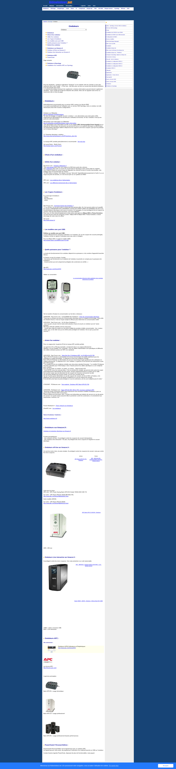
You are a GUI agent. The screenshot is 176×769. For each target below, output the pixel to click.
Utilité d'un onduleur (53, 37)
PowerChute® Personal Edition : (56, 745)
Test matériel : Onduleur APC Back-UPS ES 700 (75, 384)
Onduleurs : (49, 101)
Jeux (94, 5)
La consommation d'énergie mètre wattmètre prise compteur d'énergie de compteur (88, 279)
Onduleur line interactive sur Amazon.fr (58, 52)
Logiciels (83, 5)
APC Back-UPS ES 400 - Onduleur (81, 459)
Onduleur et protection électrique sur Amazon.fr (57, 431)
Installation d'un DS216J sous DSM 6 (114, 32)
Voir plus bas (81, 141)
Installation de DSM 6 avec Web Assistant (115, 34)
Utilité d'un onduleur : (52, 162)
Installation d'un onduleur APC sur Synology (60, 65)
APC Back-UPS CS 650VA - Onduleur (91, 512)
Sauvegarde (109, 77)
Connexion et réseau (111, 56)
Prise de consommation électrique (89, 316)
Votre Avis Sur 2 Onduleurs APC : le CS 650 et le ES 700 (78, 355)
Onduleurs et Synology (111, 86)
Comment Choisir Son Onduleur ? (64, 205)
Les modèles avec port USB (55, 41)
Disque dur (89, 8)
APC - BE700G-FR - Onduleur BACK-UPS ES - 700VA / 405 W (95, 460)
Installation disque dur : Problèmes (114, 52)
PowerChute (50, 57)
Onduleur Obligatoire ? (60, 165)
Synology (116, 8)
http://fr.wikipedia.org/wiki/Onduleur (53, 114)
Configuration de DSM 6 (111, 36)
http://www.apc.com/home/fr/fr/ (52, 269)
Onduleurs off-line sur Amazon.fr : (57, 447)
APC (52, 652)
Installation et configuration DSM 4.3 (114, 63)
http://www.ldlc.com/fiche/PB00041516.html (55, 503)
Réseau (123, 8)
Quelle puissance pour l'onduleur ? (57, 43)
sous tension (50, 167)
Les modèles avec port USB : (55, 229)
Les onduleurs (57, 408)
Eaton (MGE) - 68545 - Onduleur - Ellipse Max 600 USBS (88, 601)
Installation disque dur (111, 48)
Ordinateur (46, 8)
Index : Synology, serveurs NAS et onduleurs (116, 25)
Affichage (53, 8)
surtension (49, 168)
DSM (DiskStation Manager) (112, 41)
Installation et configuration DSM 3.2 (114, 65)
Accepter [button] (165, 765)
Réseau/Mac (69, 5)
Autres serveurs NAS (111, 79)
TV (76, 8)
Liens (89, 5)
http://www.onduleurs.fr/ (50, 418)
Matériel (77, 5)
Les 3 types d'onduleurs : (53, 192)
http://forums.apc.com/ (49, 668)
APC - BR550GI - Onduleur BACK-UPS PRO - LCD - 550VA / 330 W (89, 565)
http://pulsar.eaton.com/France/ (52, 145)
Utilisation (108, 70)
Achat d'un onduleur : (52, 340)
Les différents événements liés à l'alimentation (63, 183)
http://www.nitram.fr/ (49, 220)
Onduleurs (108, 83)
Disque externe (109, 8)
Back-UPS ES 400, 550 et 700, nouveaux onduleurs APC (77, 390)
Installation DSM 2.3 (110, 68)
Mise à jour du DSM (110, 43)
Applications (109, 72)
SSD (95, 8)
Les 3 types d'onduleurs (54, 39)
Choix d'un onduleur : (53, 155)
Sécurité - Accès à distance (112, 59)
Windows (51, 5)
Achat (107, 30)
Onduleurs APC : (51, 638)
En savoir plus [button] (113, 765)
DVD (128, 8)
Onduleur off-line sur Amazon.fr (56, 50)
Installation (108, 45)
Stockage (50, 21)
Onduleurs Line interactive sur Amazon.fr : (60, 557)
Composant (82, 8)
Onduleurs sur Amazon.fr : (55, 427)
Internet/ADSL (60, 5)
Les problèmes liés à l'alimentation (60, 180)
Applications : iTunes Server (112, 74)
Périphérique (60, 8)
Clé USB (100, 8)
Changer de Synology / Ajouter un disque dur (116, 54)
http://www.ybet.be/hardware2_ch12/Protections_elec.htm (60, 136)
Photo (72, 8)
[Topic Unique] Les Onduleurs (64, 405)
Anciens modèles (110, 39)
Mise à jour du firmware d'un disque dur (115, 50)
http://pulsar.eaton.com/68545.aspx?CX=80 (56, 240)
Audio (67, 8)
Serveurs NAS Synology (111, 27)
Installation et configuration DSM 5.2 (114, 61)
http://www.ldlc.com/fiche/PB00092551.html (55, 496)
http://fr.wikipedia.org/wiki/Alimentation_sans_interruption (59, 123)
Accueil (45, 5)
